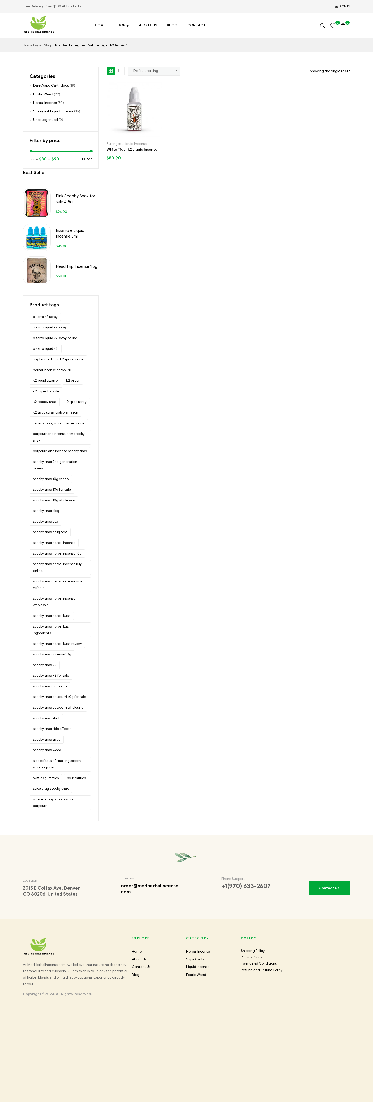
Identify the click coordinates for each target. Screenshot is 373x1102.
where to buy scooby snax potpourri (53, 802)
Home (100, 25)
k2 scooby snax (44, 402)
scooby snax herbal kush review (57, 643)
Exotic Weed (43, 94)
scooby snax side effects (52, 729)
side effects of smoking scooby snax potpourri (57, 764)
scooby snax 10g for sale (52, 489)
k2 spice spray (76, 402)
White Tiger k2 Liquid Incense (132, 149)
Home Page (32, 45)
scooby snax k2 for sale (51, 675)
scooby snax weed (47, 750)
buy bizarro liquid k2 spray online (58, 359)
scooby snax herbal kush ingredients (52, 629)
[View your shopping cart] (343, 25)
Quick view (150, 135)
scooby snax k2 (44, 665)
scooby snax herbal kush (52, 616)
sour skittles (76, 778)
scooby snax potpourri (50, 686)
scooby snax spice (46, 739)
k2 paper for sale (46, 391)
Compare (139, 135)
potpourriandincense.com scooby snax (59, 437)
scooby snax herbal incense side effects (57, 584)
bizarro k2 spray (45, 317)
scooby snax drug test (50, 532)
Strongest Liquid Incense (127, 144)
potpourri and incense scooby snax (60, 451)
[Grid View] (111, 71)
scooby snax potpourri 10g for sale (59, 697)
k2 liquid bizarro (45, 380)
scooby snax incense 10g (52, 654)
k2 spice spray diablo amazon (55, 412)
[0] (332, 25)
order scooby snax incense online (58, 423)
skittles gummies (46, 778)
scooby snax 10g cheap (51, 479)
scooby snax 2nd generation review (55, 465)
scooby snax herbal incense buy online (57, 567)
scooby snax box (45, 521)
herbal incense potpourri (52, 370)
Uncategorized (45, 120)
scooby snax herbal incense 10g (57, 553)
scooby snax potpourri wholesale (58, 707)
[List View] (120, 71)
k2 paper (73, 380)
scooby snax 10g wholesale (54, 500)
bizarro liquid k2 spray (50, 327)
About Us (148, 25)
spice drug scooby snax (51, 788)
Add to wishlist (129, 135)
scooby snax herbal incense (54, 543)
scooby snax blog (46, 511)
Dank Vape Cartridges (51, 85)
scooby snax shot (46, 718)
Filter (87, 159)
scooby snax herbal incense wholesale (54, 601)
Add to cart (118, 135)
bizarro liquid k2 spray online (55, 338)
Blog (172, 25)
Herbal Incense (45, 103)
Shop (120, 25)
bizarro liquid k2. (45, 348)
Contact (196, 25)
